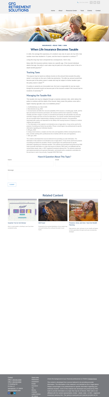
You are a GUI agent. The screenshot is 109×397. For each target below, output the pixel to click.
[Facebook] (98, 2)
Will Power (41, 223)
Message (11, 170)
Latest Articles (36, 394)
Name (10, 160)
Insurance (35, 386)
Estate (34, 384)
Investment (35, 381)
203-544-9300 (83, 2)
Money (34, 390)
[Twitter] (91, 2)
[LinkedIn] (94, 2)
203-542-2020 (16, 380)
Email (57, 160)
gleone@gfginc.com (14, 390)
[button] (53, 10)
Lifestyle (34, 392)
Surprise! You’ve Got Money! (17, 223)
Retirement (35, 379)
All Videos (35, 396)
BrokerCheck (92, 379)
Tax (33, 388)
